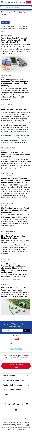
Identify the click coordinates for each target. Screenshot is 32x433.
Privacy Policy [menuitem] (26, 418)
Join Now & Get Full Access (16, 366)
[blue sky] (16, 409)
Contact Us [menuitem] (16, 418)
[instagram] (14, 404)
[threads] (18, 404)
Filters (6, 22)
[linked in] (27, 404)
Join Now (28, 2)
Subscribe (26, 330)
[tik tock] (5, 404)
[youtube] (9, 404)
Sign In (23, 2)
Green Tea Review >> (19, 131)
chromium (4, 142)
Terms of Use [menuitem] (6, 418)
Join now (20, 29)
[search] (20, 2)
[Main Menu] (2, 2)
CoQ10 (13, 142)
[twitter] (23, 404)
